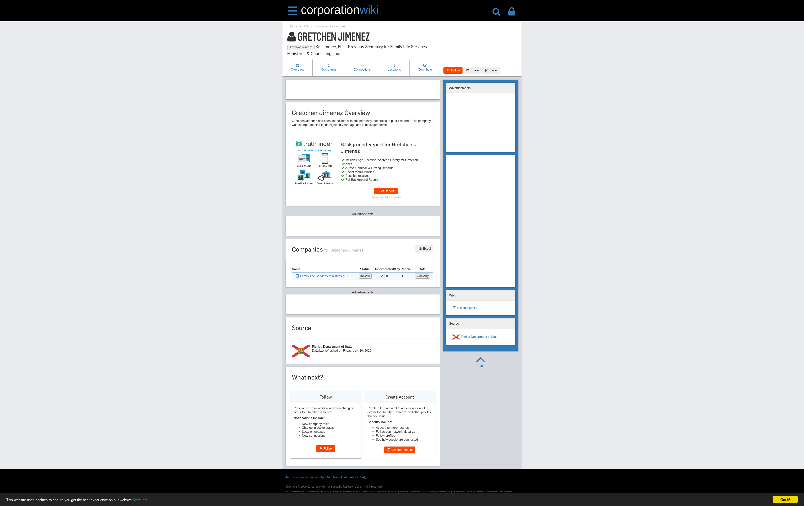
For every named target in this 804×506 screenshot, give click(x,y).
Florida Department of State (479, 336)
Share (474, 70)
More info (140, 499)
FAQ (363, 477)
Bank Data (340, 477)
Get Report (386, 191)
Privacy (312, 477)
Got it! (785, 499)
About (354, 477)
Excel (493, 70)
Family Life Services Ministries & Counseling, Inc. (333, 276)
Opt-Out (325, 477)
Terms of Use (295, 477)
